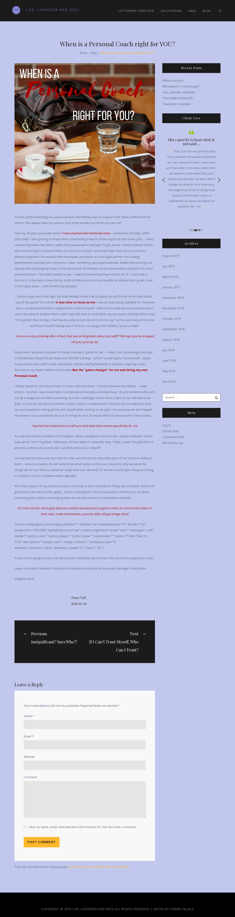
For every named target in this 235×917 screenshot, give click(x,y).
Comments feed (173, 437)
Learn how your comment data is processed (98, 867)
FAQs (192, 10)
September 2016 (173, 329)
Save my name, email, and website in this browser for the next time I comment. (82, 827)
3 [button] (195, 230)
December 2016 (173, 298)
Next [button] (219, 180)
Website (29, 757)
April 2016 (169, 381)
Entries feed (170, 431)
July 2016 (168, 350)
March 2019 (170, 277)
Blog (207, 10)
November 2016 (173, 308)
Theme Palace (182, 909)
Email (28, 736)
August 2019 (171, 256)
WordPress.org (172, 443)
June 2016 (169, 361)
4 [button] (198, 230)
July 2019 (168, 266)
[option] (194, 172)
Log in (166, 425)
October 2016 (171, 319)
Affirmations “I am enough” (181, 86)
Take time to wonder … (178, 104)
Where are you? (173, 80)
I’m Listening (171, 10)
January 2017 (171, 287)
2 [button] (193, 230)
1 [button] (190, 230)
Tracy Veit (78, 597)
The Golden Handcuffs (177, 98)
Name (29, 716)
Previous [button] (163, 180)
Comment (30, 777)
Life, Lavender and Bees (52, 10)
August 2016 (171, 340)
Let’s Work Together (136, 10)
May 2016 (169, 371)
